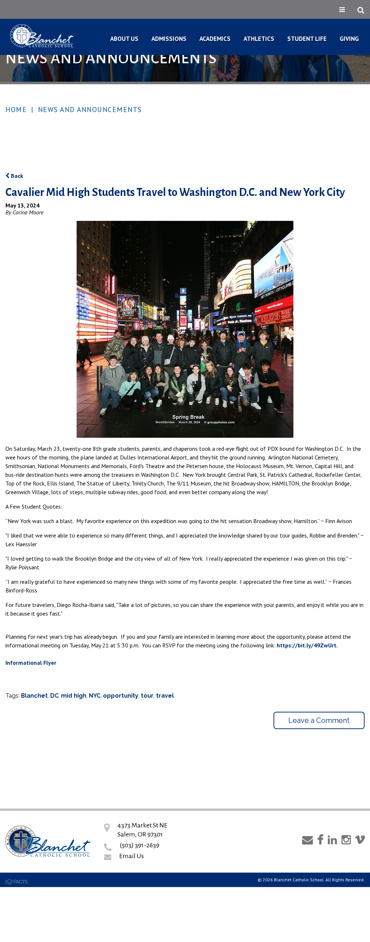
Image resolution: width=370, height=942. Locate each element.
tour (147, 695)
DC (54, 695)
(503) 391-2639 (139, 845)
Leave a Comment (318, 720)
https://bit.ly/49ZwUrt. (307, 645)
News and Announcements (90, 109)
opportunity (120, 695)
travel (165, 695)
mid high (73, 695)
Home (16, 109)
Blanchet (34, 695)
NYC (94, 695)
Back (16, 175)
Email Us (131, 856)
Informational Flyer (30, 662)
